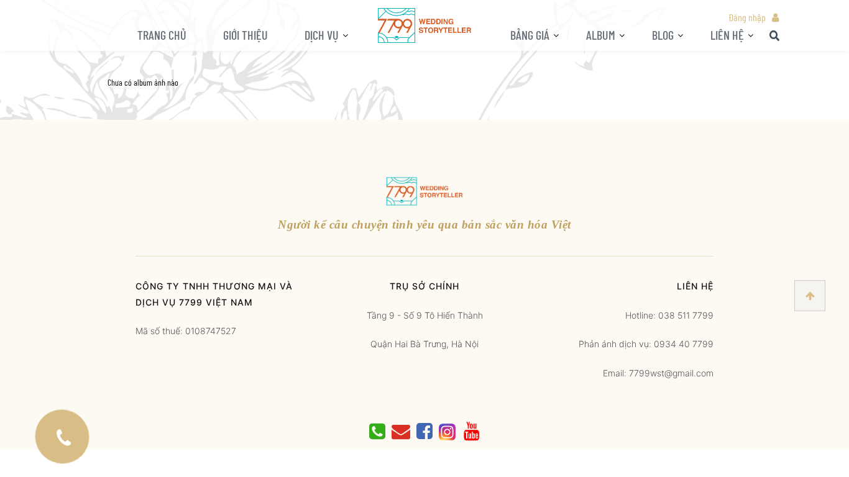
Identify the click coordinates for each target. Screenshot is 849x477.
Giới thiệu (245, 34)
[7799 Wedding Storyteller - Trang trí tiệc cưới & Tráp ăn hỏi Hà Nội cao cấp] (424, 24)
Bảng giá (529, 34)
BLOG (663, 34)
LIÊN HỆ (727, 34)
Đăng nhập (747, 17)
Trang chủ (161, 34)
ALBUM (600, 34)
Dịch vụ (322, 34)
